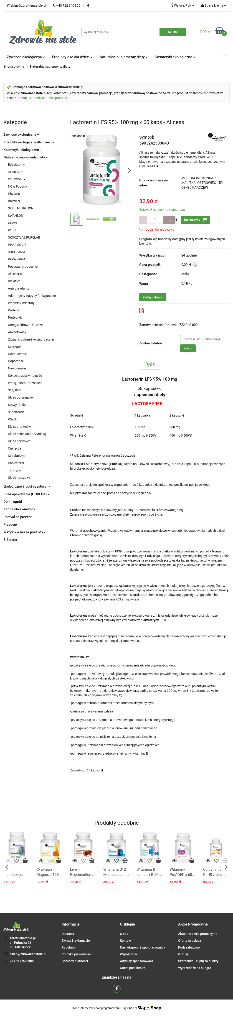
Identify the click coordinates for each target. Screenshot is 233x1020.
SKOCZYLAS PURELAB (24, 237)
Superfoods (16, 412)
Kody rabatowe (189, 947)
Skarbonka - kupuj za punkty (198, 961)
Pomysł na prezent (17, 517)
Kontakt (125, 940)
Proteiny (14, 310)
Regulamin (69, 947)
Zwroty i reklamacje (76, 940)
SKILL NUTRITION (20, 208)
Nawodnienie (17, 368)
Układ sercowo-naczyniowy (27, 434)
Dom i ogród (13, 502)
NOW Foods (16, 186)
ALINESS (14, 172)
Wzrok (12, 419)
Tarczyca (14, 470)
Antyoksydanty (18, 288)
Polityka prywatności (77, 954)
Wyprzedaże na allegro (194, 968)
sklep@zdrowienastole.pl (28, 954)
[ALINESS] (217, 137)
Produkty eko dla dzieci (71, 57)
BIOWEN (14, 201)
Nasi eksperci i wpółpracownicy (142, 947)
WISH (12, 230)
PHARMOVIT (17, 245)
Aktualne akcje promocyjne (197, 934)
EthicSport (15, 164)
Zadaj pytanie (152, 297)
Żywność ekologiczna (20, 134)
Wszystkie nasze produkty (23, 532)
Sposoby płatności (75, 961)
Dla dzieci (14, 281)
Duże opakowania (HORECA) (25, 494)
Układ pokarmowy (21, 397)
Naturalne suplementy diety (123, 57)
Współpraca (128, 954)
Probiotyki (15, 317)
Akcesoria (15, 274)
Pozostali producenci (23, 266)
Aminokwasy (17, 332)
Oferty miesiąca (189, 940)
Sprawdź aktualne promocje (49, 98)
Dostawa (68, 934)
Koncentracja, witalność (25, 375)
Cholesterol (16, 463)
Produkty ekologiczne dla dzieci (28, 142)
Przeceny (10, 524)
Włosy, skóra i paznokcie (25, 383)
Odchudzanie (17, 354)
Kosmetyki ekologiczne (174, 57)
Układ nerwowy (19, 441)
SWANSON (15, 215)
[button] (71, 924)
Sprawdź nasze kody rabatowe (162, 210)
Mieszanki (15, 346)
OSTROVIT (16, 179)
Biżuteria (10, 540)
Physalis (14, 194)
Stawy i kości (17, 405)
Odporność (16, 361)
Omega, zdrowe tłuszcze (25, 325)
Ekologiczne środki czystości (25, 486)
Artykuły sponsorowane (137, 961)
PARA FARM (16, 259)
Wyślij (188, 348)
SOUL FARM (16, 252)
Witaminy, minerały (21, 303)
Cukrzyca (14, 448)
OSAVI (12, 223)
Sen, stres (15, 390)
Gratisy (183, 954)
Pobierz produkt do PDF (164, 310)
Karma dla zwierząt (18, 509)
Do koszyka (192, 219)
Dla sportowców (19, 426)
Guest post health (133, 968)
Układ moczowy (19, 477)
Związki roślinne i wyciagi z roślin (31, 339)
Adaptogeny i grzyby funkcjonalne (32, 296)
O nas (124, 934)
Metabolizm (16, 456)
